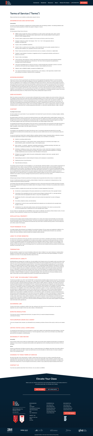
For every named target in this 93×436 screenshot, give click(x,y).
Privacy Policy (56, 434)
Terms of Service (50, 434)
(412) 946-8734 (75, 2)
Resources (50, 2)
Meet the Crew (40, 389)
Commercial (36, 2)
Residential (43, 2)
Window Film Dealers (65, 2)
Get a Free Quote (52, 389)
